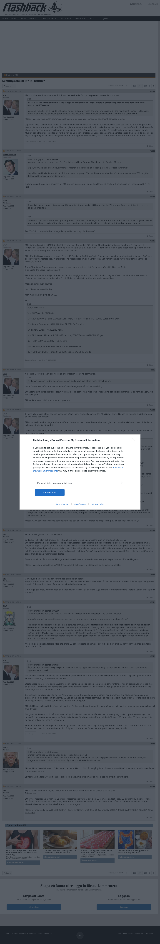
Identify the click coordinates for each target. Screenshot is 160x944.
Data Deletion (62, 504)
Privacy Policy (98, 504)
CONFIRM (49, 492)
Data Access (80, 504)
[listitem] (80, 483)
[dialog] (80, 472)
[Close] (134, 440)
